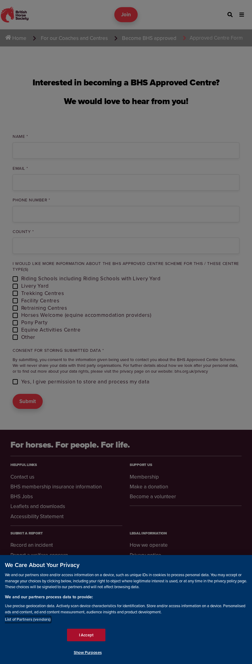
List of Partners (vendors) (28, 619)
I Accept (86, 635)
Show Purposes (88, 652)
